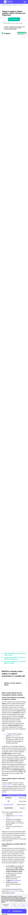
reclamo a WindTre (14, 891)
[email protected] (15, 735)
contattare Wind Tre (7, 784)
